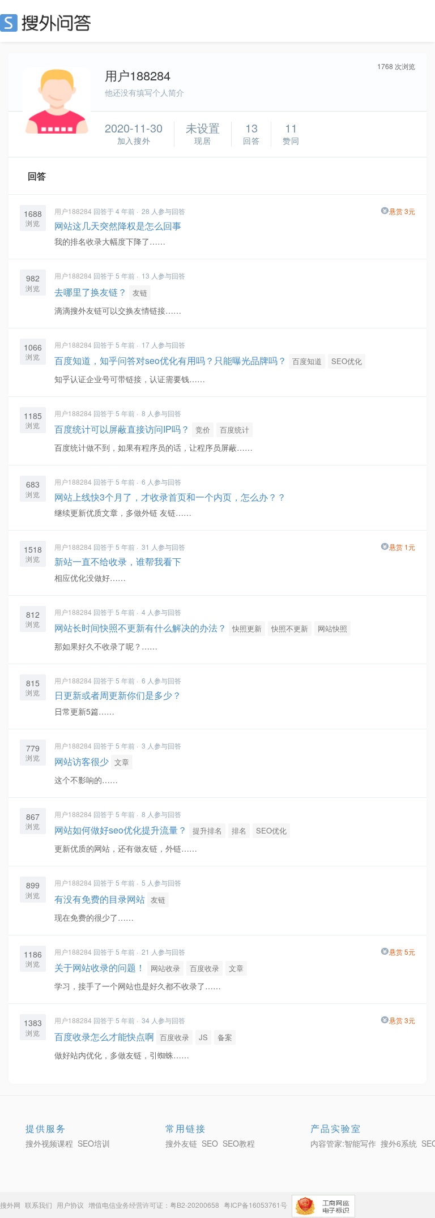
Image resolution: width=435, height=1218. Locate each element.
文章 (121, 762)
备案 (225, 1037)
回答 (37, 175)
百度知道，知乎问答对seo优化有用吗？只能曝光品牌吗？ (170, 360)
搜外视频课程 (49, 1143)
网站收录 (165, 968)
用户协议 (70, 1205)
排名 (239, 830)
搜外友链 (181, 1143)
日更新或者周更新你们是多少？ (117, 695)
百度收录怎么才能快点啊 (104, 1036)
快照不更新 (289, 628)
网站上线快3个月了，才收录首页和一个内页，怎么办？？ (170, 496)
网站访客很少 (81, 761)
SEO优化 (346, 361)
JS (203, 1037)
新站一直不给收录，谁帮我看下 (117, 561)
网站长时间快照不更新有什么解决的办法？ (140, 627)
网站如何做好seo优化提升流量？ (120, 829)
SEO (48, 22)
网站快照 (332, 628)
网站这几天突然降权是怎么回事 (117, 225)
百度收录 (204, 968)
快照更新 (247, 628)
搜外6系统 (399, 1143)
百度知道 (307, 361)
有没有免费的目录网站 (99, 898)
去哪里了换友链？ (90, 291)
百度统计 (234, 429)
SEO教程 (239, 1143)
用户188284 (73, 211)
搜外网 (10, 1205)
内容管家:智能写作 (343, 1143)
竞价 (202, 429)
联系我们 (38, 1205)
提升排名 (207, 830)
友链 (140, 292)
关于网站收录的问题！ (99, 967)
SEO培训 (94, 1143)
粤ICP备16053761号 (255, 1205)
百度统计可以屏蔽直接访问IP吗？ (122, 428)
